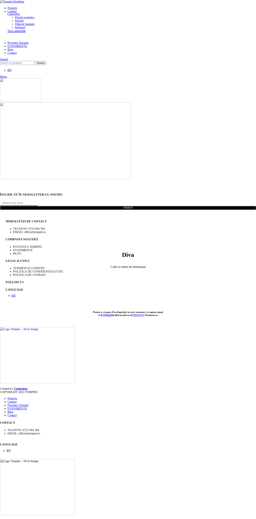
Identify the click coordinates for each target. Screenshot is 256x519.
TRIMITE (128, 207)
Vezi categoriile (16, 30)
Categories (13, 14)
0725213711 (137, 315)
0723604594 (107, 315)
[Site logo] (12, 1)
